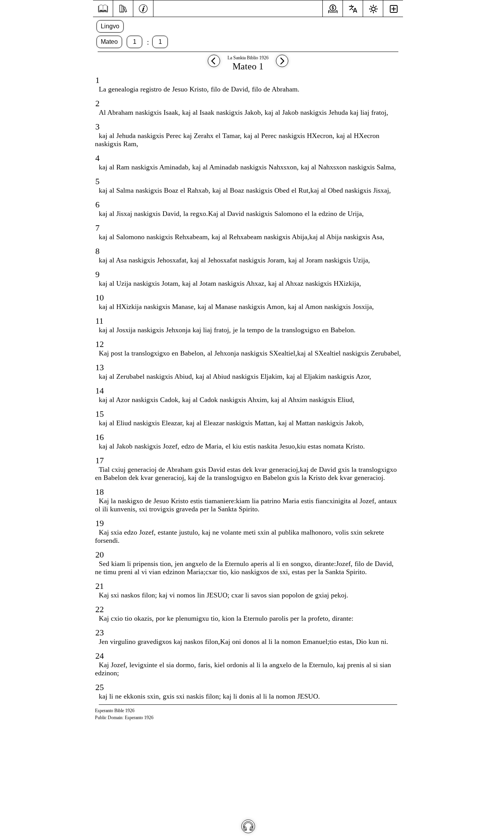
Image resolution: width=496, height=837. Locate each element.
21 (99, 586)
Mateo (109, 41)
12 (99, 344)
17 (99, 460)
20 (99, 554)
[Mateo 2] (282, 64)
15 (99, 414)
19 (99, 523)
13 (99, 367)
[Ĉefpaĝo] (103, 9)
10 (99, 297)
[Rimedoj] (123, 8)
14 (99, 390)
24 (99, 656)
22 (99, 609)
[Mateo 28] (214, 64)
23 (99, 632)
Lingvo (110, 26)
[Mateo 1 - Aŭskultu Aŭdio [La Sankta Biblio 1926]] (248, 826)
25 (99, 687)
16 (99, 437)
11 (99, 321)
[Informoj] (143, 8)
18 (99, 492)
